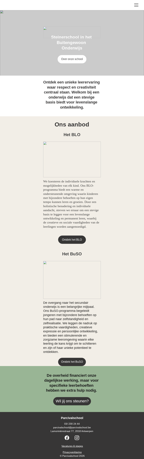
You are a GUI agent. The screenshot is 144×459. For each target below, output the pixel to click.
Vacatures (67, 446)
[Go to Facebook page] (69, 437)
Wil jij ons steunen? (72, 401)
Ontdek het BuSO (72, 361)
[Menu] (136, 5)
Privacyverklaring (72, 452)
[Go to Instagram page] (77, 437)
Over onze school (72, 59)
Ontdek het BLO (72, 239)
